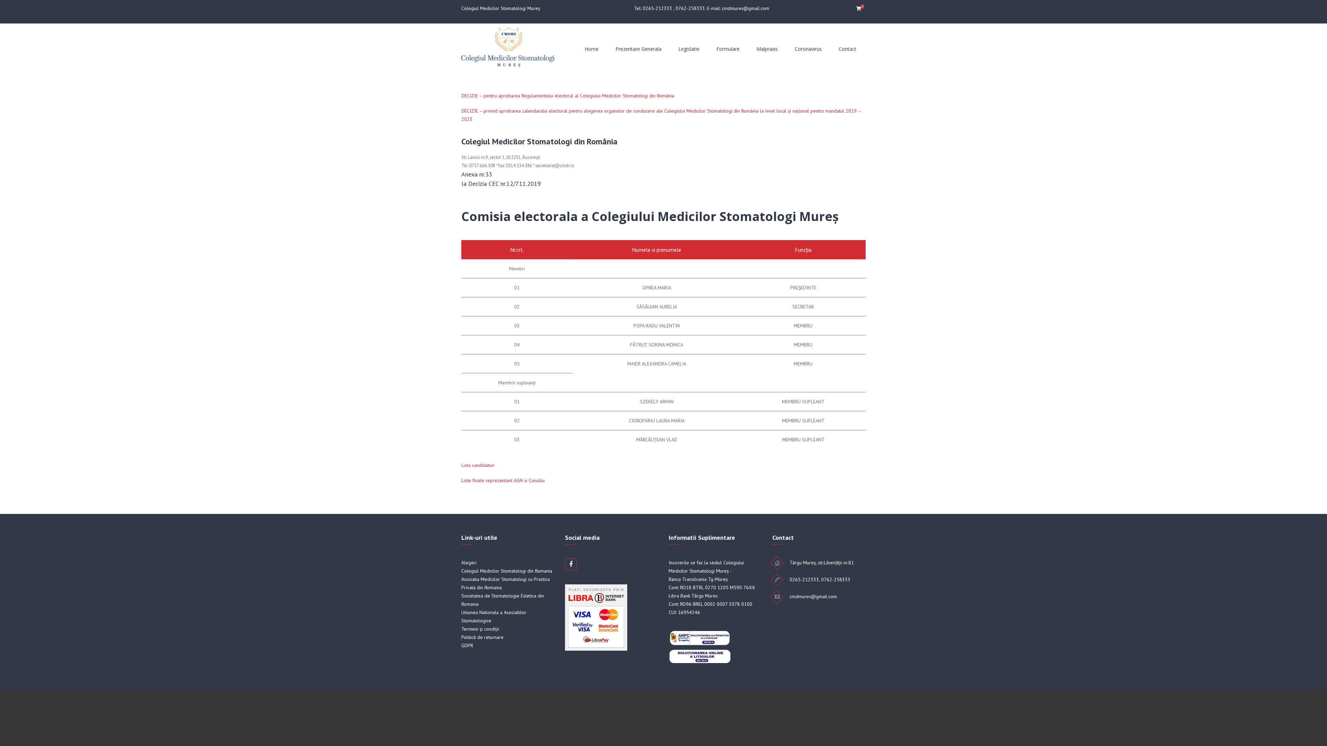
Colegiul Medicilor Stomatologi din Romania (506, 571)
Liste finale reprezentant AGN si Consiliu (503, 480)
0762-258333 (690, 8)
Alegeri (469, 563)
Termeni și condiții (480, 629)
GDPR (467, 645)
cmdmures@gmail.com (745, 8)
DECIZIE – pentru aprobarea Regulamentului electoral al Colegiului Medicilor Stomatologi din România (567, 96)
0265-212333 (657, 8)
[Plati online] (596, 649)
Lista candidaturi (478, 465)
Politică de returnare (482, 637)
